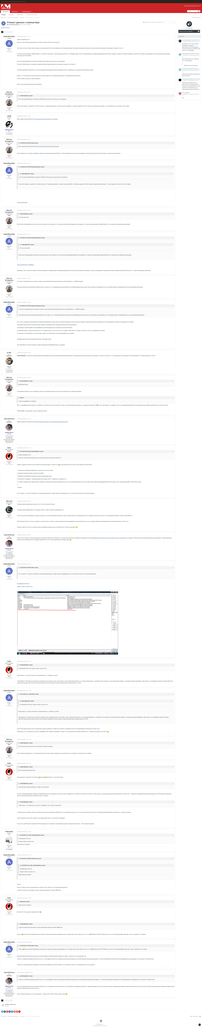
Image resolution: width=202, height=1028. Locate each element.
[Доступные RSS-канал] (200, 1016)
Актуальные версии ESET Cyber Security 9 (191, 68)
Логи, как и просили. (22, 202)
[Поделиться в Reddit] (14, 1011)
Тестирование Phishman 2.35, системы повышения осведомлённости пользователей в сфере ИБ (191, 79)
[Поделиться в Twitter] (2, 1011)
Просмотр (5, 11)
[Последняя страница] (11, 32)
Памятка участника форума (186, 31)
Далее (8, 1000)
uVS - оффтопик (186, 92)
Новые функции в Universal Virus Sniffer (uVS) (191, 40)
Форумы (3, 14)
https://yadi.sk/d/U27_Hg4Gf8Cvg (25, 264)
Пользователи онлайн (31, 14)
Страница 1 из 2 (17, 31)
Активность (15, 11)
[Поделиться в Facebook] (5, 1011)
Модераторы (20, 14)
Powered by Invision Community (100, 1025)
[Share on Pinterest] (19, 1011)
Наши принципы (19, 1)
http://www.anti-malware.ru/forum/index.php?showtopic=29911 (52, 421)
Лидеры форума (26, 11)
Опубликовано (23, 36)
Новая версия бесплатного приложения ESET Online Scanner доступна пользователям (191, 53)
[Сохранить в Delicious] (12, 1011)
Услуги (2, 1)
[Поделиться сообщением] (174, 36)
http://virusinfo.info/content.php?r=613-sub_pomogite (111, 538)
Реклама (7, 1)
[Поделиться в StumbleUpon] (17, 1011)
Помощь (29, 24)
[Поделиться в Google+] (7, 1011)
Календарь (11, 14)
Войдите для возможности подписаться (154, 22)
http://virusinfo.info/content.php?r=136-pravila (46, 119)
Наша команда (12, 1)
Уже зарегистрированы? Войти (192, 5)
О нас (25, 1)
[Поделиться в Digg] (10, 1011)
